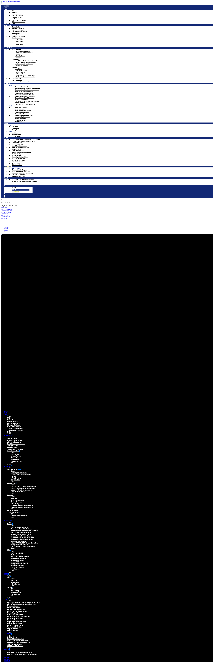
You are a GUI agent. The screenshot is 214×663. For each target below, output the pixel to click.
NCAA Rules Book (16, 502)
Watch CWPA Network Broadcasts (17, 640)
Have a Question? (12, 421)
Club (5, 413)
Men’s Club (14, 458)
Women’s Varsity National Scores (21, 534)
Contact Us (4, 218)
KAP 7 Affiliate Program (7, 209)
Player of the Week (6, 212)
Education (10, 495)
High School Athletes (13, 423)
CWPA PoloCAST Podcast (15, 646)
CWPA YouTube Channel (14, 644)
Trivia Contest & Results (15, 430)
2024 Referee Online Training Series (22, 505)
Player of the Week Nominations (17, 611)
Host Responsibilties (17, 565)
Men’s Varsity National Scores (20, 527)
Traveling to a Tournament (15, 428)
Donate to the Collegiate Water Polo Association (22, 654)
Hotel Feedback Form (13, 608)
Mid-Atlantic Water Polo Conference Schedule (25, 529)
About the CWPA (5, 216)
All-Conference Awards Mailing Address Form (21, 604)
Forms (6, 599)
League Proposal (12, 613)
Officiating (7, 466)
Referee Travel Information (19, 516)
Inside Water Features (14, 427)
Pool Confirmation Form (14, 623)
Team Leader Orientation (15, 449)
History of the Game (13, 425)
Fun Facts (10, 420)
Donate (6, 649)
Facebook (7, 661)
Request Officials (12, 629)
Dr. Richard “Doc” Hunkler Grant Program (19, 652)
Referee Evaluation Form (15, 625)
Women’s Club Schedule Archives (21, 562)
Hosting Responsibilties (18, 541)
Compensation (15, 480)
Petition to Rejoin (12, 620)
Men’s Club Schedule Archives (20, 557)
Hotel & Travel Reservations (16, 444)
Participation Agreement (15, 618)
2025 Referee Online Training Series (22, 507)
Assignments (11, 483)
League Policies (12, 447)
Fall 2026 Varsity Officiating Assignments (24, 486)
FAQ (8, 418)
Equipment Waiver (12, 606)
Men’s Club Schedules (17, 553)
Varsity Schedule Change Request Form (23, 546)
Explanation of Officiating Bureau (21, 474)
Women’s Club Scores (17, 560)
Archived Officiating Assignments (21, 490)
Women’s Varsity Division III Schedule (22, 538)
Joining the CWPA (12, 445)
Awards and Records (6, 210)
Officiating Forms (16, 478)
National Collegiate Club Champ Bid (18, 616)
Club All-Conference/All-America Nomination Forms (23, 602)
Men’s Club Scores (16, 555)
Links (9, 432)
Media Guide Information (15, 615)
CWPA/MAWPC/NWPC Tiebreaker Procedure (24, 543)
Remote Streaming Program (15, 639)
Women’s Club (15, 459)
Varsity (6, 411)
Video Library (15, 504)
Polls (6, 574)
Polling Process (15, 584)
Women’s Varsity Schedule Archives (22, 539)
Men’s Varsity (15, 454)
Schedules (7, 520)
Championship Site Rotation (19, 545)
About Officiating (12, 469)
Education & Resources (14, 440)
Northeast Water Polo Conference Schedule (24, 531)
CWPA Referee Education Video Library (19, 642)
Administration (5, 213)
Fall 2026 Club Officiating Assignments (23, 488)
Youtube (7, 657)
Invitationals (15, 569)
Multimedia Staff (12, 637)
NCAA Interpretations (17, 500)
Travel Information (13, 512)
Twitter (7, 659)
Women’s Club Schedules (18, 558)
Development (4, 215)
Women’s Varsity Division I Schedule (22, 536)
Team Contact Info (13, 451)
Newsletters (14, 498)
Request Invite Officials (18, 492)
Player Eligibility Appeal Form (16, 622)
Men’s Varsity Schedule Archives (21, 532)
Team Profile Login (16, 461)
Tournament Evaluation (14, 627)
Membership (8, 435)
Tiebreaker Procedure (17, 567)
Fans (5, 414)
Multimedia (7, 634)
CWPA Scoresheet (12, 630)
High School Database (14, 442)
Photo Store (4, 207)
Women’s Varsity (16, 456)
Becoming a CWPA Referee (19, 473)
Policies (13, 476)
